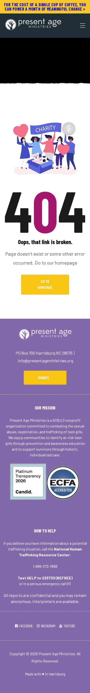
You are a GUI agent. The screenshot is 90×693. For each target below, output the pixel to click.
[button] (45, 378)
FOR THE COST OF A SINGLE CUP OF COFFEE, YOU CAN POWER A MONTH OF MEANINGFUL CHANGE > (45, 7)
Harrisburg (57, 674)
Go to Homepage (45, 284)
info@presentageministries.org (45, 360)
